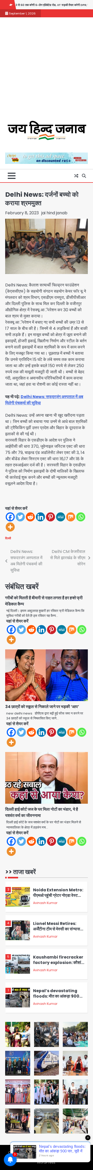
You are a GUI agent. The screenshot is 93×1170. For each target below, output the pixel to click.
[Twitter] (20, 516)
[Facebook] (10, 516)
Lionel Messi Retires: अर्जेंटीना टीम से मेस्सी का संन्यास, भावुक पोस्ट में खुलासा (57, 929)
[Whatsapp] (80, 516)
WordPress (46, 1162)
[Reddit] (30, 516)
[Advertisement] (46, 71)
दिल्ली (8, 538)
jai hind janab (54, 213)
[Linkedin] (40, 516)
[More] (10, 526)
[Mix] (70, 516)
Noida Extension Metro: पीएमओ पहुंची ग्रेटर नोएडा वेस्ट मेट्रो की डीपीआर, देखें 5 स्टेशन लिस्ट (58, 898)
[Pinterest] (50, 516)
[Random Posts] (76, 176)
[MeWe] (60, 516)
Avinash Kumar (45, 903)
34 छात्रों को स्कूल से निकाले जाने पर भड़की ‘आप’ (42, 707)
